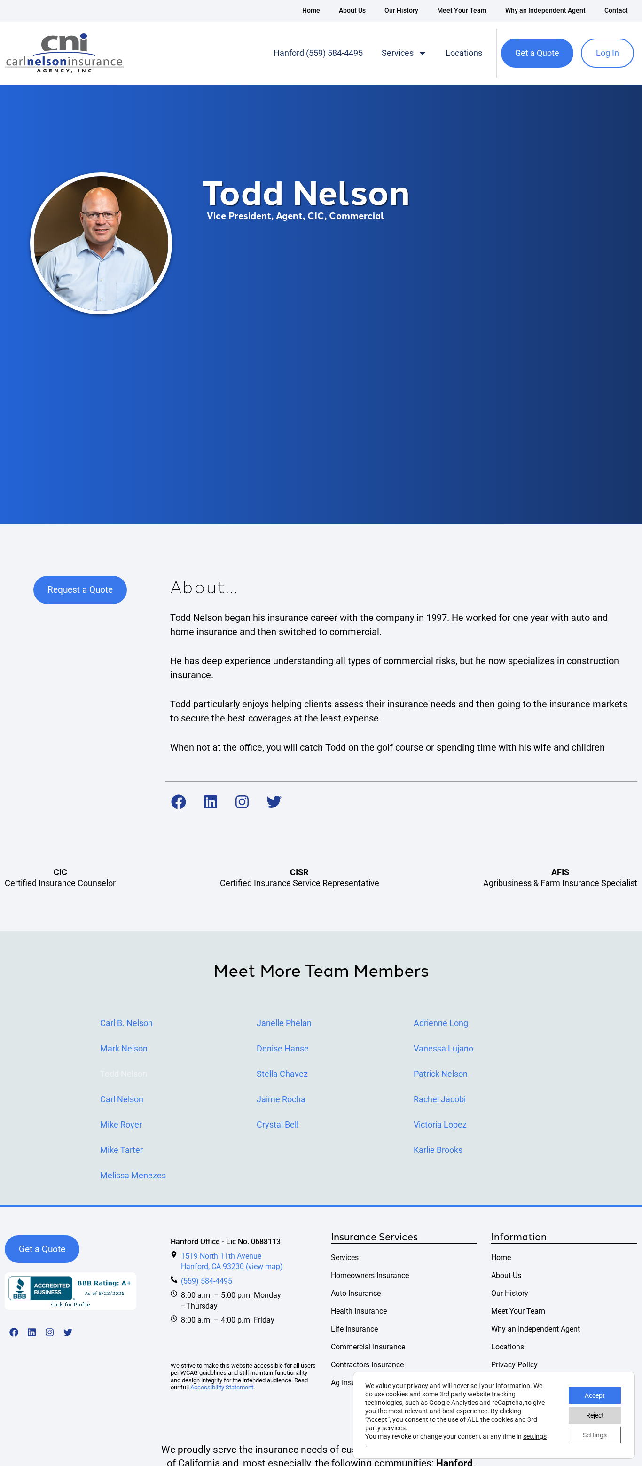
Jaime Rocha (281, 1099)
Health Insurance (359, 1311)
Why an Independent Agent (545, 11)
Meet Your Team (461, 11)
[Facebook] (179, 802)
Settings (595, 1435)
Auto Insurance (356, 1293)
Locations (464, 53)
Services (398, 53)
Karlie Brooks (438, 1150)
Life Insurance (354, 1329)
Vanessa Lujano (443, 1048)
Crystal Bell (277, 1124)
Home (311, 11)
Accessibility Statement (221, 1387)
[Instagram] (242, 802)
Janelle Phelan (284, 1023)
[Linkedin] (210, 802)
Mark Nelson (124, 1048)
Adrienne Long (441, 1023)
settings (535, 1436)
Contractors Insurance (367, 1364)
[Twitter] (274, 802)
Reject (595, 1415)
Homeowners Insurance (370, 1275)
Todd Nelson (123, 1074)
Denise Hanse (283, 1048)
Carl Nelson (121, 1099)
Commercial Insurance (368, 1346)
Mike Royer (121, 1124)
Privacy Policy (514, 1364)
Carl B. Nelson (126, 1023)
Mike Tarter (121, 1150)
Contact (616, 11)
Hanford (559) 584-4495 (318, 53)
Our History (401, 11)
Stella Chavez (282, 1074)
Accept (595, 1395)
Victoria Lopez (440, 1124)
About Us (352, 11)
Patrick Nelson (441, 1074)
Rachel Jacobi (440, 1099)
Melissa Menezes (133, 1175)
